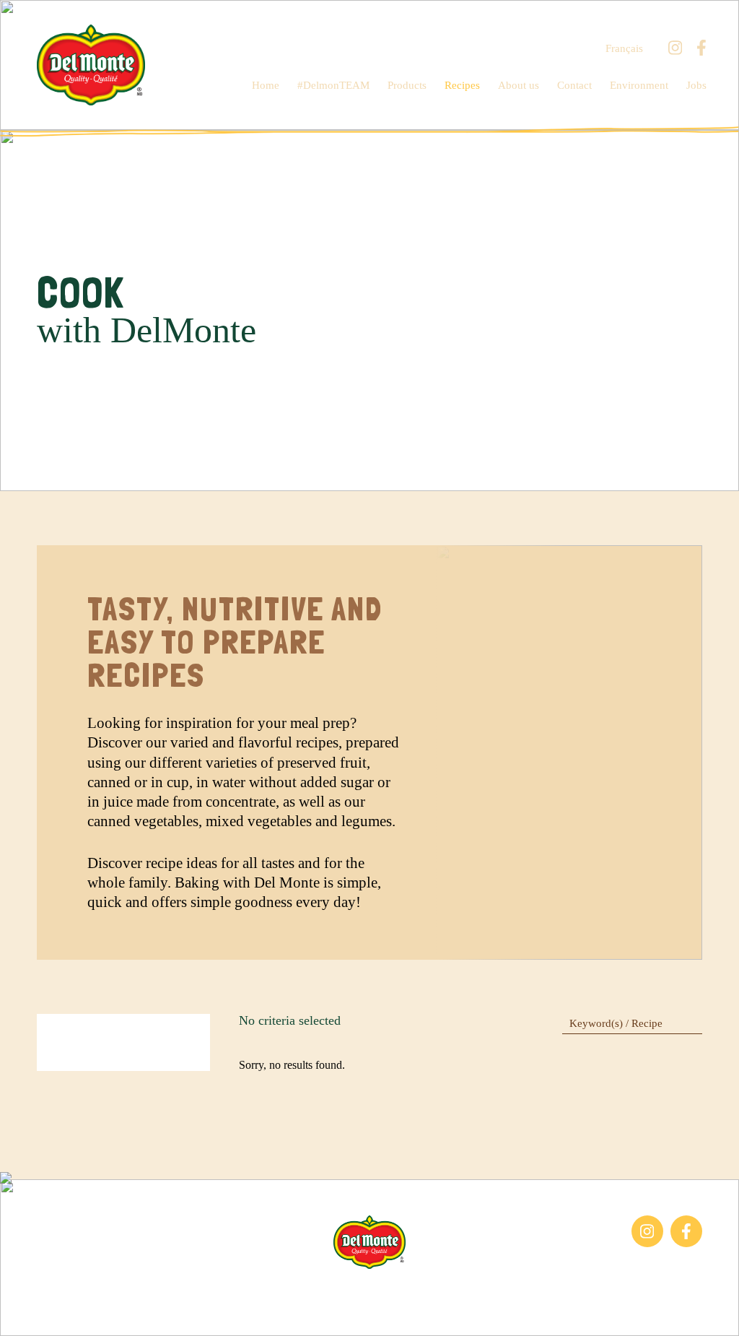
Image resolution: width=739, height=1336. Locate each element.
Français (624, 48)
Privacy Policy (527, 1291)
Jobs (696, 85)
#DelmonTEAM (333, 85)
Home (265, 85)
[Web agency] (24, 1312)
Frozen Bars (64, 1222)
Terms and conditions (428, 1291)
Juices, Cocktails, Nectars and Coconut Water (104, 1254)
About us (518, 85)
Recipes (462, 85)
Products (407, 85)
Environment (639, 85)
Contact (574, 85)
